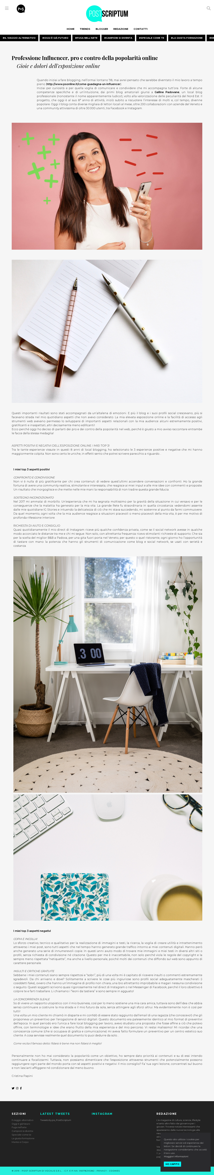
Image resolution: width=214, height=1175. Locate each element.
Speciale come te (152, 38)
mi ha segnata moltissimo (107, 501)
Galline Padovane (167, 92)
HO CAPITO (172, 1164)
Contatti (140, 28)
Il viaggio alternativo (20, 38)
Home (70, 28)
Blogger (102, 28)
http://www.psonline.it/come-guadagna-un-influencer (84, 84)
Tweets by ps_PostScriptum (55, 1120)
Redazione (120, 28)
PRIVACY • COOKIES (108, 1170)
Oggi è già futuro (56, 38)
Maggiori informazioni (176, 1156)
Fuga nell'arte (87, 38)
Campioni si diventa (119, 38)
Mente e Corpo (20, 1142)
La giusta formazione (188, 38)
